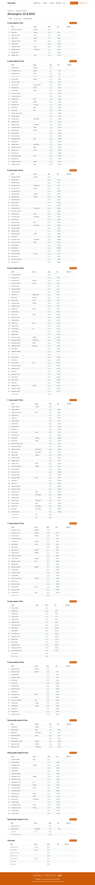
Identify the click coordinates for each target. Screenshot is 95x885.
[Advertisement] (83, 31)
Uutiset (52, 3)
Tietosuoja (61, 881)
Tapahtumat (10, 10)
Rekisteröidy (83, 3)
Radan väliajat (73, 61)
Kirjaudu (59, 875)
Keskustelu (58, 3)
